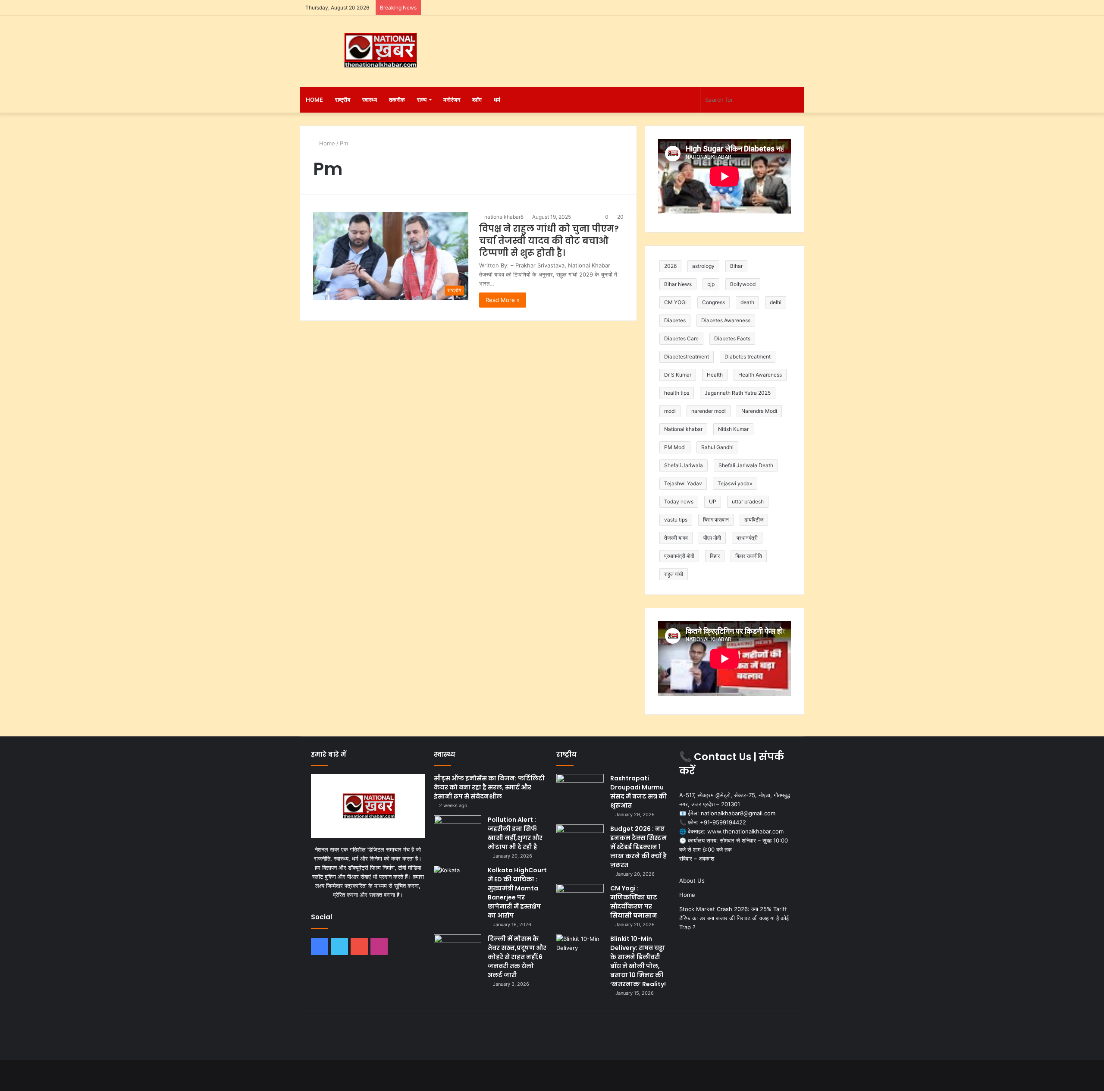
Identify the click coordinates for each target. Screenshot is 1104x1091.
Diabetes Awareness (725, 320)
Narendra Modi (759, 411)
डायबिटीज (753, 519)
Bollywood (743, 284)
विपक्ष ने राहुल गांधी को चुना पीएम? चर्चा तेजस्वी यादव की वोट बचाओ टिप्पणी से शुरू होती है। (549, 241)
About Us (692, 880)
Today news (678, 501)
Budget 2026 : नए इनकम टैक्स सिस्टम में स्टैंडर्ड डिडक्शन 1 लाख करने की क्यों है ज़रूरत (638, 846)
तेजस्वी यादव (676, 537)
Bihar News (678, 284)
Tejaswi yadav (735, 483)
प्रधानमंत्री (747, 537)
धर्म (497, 99)
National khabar (683, 429)
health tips (676, 393)
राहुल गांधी (673, 574)
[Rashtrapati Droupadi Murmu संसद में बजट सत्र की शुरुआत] (580, 790)
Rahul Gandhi (717, 447)
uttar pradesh (748, 501)
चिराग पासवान (716, 519)
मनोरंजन (451, 99)
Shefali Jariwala (683, 465)
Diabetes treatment (747, 356)
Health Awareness (760, 374)
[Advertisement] (638, 43)
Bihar (736, 266)
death (747, 302)
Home (314, 99)
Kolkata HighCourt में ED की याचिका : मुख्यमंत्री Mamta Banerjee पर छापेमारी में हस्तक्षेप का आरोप (517, 893)
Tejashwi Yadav (683, 483)
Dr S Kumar (677, 374)
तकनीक (397, 99)
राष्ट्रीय (342, 99)
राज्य (422, 99)
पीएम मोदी (712, 537)
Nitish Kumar (733, 429)
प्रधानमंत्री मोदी (679, 556)
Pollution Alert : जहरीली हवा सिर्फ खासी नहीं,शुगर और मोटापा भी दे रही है (515, 833)
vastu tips (675, 519)
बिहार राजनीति (748, 556)
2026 (670, 266)
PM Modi (675, 447)
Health (715, 374)
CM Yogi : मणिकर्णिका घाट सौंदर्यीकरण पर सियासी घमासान (633, 902)
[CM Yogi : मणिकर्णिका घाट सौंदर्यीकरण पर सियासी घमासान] (580, 900)
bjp (711, 284)
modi (670, 411)
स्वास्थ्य (369, 99)
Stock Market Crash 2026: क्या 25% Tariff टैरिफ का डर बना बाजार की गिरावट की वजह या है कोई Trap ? (734, 918)
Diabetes (675, 320)
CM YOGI (675, 302)
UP (712, 501)
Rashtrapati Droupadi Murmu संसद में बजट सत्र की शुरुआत (638, 792)
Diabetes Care (681, 338)
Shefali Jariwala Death (745, 465)
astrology (703, 266)
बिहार (715, 556)
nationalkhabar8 (504, 217)
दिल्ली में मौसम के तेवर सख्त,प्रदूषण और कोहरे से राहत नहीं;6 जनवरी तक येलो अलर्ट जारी (517, 956)
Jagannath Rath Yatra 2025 (738, 393)
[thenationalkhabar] (379, 50)
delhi (775, 302)
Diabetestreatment (686, 356)
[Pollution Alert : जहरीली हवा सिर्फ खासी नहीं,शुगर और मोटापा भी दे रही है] (457, 831)
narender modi (708, 411)
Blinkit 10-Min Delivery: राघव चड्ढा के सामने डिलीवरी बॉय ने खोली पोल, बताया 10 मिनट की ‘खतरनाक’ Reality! (638, 961)
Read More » (503, 299)
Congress (713, 302)
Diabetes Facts (732, 338)
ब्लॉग (477, 99)
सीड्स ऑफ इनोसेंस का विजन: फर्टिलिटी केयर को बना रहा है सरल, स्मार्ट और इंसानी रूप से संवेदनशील (489, 787)
